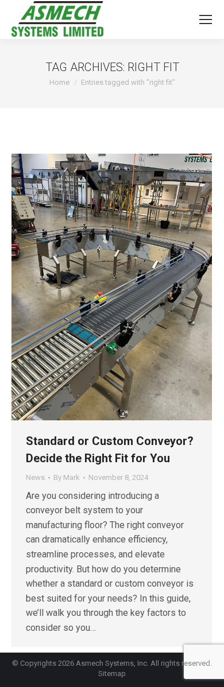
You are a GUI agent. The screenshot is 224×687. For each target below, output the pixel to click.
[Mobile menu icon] (206, 19)
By (66, 477)
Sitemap (112, 673)
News (35, 477)
